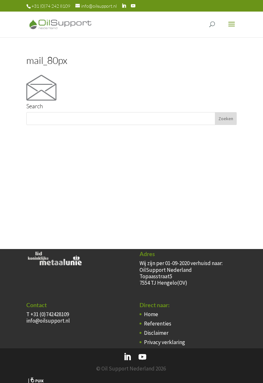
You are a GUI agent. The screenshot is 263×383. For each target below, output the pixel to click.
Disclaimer (156, 332)
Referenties (157, 323)
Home (151, 314)
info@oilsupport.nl (48, 320)
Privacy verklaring (164, 342)
